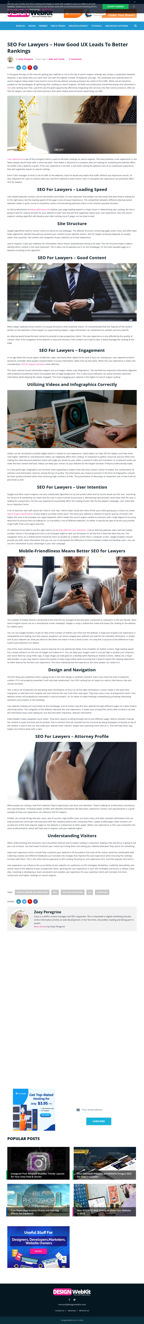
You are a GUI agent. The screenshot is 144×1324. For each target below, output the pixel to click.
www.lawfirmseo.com (40, 209)
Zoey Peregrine (26, 59)
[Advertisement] (105, 1245)
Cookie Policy (46, 9)
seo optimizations (73, 892)
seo (55, 892)
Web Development (78, 25)
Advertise (72, 1310)
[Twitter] (24, 67)
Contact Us (59, 1310)
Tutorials (96, 25)
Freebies (43, 25)
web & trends (58, 25)
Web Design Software (116, 25)
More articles (40, 926)
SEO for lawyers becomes (33, 364)
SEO (9, 87)
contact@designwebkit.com (72, 1304)
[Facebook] (35, 67)
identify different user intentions (70, 530)
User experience (15, 159)
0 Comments (75, 59)
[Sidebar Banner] (34, 1110)
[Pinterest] (30, 67)
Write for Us (84, 1310)
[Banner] (100, 13)
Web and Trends (56, 59)
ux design (102, 892)
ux (89, 892)
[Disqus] (72, 975)
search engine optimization (20, 514)
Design (32, 25)
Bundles (20, 25)
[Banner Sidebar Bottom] (38, 1247)
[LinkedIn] (18, 67)
